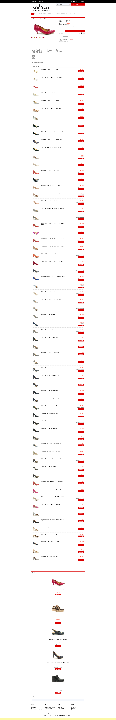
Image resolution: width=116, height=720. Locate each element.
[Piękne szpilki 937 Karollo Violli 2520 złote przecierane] (36, 94)
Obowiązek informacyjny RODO (62, 710)
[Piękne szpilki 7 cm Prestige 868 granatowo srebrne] (36, 476)
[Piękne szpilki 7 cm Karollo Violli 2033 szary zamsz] (36, 354)
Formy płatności (47, 710)
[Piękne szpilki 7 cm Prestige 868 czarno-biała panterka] (36, 445)
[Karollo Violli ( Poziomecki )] (63, 39)
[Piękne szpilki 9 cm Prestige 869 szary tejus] (36, 316)
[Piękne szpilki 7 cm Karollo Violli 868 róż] (36, 202)
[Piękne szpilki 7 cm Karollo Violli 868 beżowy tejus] (36, 195)
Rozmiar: (60, 26)
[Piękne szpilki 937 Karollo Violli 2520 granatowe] (36, 543)
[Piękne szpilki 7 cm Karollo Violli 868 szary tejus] (36, 346)
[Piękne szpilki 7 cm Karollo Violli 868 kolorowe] (36, 172)
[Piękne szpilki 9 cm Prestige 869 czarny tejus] (36, 415)
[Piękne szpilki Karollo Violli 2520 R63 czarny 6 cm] (36, 180)
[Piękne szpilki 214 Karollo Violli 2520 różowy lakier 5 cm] (36, 110)
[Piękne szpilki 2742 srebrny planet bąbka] (36, 118)
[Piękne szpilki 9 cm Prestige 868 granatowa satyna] (36, 400)
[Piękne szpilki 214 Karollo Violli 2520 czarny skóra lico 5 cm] (36, 133)
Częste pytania (60, 707)
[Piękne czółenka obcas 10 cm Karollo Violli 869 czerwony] (36, 483)
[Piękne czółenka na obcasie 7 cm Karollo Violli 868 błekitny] (36, 286)
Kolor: (60, 28)
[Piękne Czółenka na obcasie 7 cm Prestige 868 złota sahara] (36, 217)
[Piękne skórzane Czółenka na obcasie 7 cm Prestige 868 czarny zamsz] (36, 521)
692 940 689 (34, 1)
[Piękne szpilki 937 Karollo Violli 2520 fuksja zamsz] (36, 506)
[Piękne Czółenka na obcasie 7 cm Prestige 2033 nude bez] (36, 551)
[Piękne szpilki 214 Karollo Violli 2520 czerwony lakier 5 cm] (36, 87)
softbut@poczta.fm (40, 1)
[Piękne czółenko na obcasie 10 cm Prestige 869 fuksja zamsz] (36, 491)
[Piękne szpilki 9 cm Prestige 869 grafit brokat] (36, 369)
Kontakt (32, 708)
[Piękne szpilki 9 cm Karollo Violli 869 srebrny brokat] (36, 301)
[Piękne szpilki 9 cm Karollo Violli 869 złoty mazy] (36, 453)
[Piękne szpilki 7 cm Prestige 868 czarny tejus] (36, 422)
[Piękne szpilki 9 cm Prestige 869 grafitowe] (36, 468)
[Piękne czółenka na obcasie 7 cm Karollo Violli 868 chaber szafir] (36, 278)
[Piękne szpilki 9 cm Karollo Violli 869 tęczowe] (36, 293)
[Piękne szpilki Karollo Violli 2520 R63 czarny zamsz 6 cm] (36, 149)
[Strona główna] (41, 7)
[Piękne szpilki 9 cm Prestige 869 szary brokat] (36, 331)
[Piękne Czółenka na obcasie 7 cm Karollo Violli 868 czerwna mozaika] (36, 225)
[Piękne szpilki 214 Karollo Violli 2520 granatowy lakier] (36, 141)
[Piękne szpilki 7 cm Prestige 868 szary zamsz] (36, 558)
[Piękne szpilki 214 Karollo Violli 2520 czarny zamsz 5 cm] (36, 126)
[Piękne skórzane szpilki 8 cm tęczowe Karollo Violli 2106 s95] (36, 498)
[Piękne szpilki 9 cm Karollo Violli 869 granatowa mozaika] (36, 324)
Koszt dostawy (47, 713)
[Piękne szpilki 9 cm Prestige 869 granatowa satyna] (36, 384)
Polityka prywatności (61, 708)
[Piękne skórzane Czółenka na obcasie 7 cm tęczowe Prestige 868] (36, 514)
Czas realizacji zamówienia (48, 708)
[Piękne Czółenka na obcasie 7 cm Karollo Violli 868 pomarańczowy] (36, 255)
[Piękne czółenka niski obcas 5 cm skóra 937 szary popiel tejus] (36, 210)
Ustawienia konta (73, 709)
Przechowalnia (73, 708)
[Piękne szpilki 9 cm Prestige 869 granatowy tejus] (36, 377)
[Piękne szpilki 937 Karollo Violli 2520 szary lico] (36, 102)
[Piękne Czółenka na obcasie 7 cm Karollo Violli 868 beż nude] (36, 248)
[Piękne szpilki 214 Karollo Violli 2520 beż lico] (36, 71)
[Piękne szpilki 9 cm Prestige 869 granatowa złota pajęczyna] (36, 460)
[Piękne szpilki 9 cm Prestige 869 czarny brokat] (36, 339)
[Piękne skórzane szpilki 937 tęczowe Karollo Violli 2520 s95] (36, 157)
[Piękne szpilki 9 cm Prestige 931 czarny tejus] (36, 430)
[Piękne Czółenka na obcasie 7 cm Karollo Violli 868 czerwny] (36, 240)
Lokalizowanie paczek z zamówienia (50, 707)
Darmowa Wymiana (47, 709)
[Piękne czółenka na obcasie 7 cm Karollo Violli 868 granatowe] (36, 271)
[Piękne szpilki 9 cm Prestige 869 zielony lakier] (36, 407)
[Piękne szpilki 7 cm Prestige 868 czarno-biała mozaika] (36, 438)
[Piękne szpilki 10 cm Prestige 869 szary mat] (36, 308)
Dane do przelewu (33, 707)
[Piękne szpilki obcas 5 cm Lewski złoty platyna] (36, 536)
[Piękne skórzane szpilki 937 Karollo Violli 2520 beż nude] (36, 187)
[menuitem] (36, 14)
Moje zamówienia (73, 707)
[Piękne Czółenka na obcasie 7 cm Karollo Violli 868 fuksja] (36, 263)
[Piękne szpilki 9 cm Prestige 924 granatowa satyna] (36, 392)
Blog (32, 710)
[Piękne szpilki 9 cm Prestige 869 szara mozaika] (36, 362)
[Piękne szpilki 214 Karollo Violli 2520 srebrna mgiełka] (36, 79)
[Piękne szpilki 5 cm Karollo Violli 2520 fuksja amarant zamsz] (36, 233)
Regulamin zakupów (61, 709)
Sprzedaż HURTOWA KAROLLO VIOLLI (37, 709)
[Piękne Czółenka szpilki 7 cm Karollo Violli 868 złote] (36, 529)
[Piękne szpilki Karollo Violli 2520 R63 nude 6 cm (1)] (36, 165)
